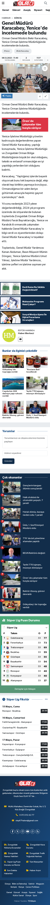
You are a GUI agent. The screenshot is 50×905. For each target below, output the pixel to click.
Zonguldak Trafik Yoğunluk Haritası (35, 854)
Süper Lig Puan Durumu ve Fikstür (12, 863)
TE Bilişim (32, 901)
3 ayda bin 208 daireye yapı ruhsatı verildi (12, 393)
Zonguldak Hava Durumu (35, 846)
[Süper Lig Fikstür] (46, 699)
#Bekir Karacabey (22, 51)
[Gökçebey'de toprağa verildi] (13, 361)
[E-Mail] (20, 339)
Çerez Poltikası (32, 887)
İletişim (14, 887)
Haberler (6, 18)
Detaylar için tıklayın (25, 689)
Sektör (31, 884)
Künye (21, 887)
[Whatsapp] (32, 831)
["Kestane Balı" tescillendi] (37, 361)
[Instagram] (22, 831)
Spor (35, 895)
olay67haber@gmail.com (27, 821)
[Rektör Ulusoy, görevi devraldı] (13, 407)
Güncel (16, 10)
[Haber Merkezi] (9, 335)
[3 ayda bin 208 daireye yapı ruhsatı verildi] (13, 383)
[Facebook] (12, 831)
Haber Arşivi (35, 870)
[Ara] (45, 3)
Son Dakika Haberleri (10, 872)
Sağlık (39, 892)
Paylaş (8, 96)
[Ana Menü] (3, 3)
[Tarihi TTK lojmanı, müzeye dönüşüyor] (37, 383)
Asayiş (27, 10)
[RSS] (37, 831)
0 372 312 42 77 (26, 815)
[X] (17, 831)
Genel (5, 10)
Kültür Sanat (18, 895)
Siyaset (38, 10)
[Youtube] (27, 831)
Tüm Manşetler (36, 862)
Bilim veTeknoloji (19, 884)
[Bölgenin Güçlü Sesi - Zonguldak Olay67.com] (23, 3)
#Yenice (7, 51)
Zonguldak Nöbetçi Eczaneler (12, 846)
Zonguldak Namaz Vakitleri (11, 854)
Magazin (40, 884)
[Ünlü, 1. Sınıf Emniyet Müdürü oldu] (37, 407)
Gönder (8, 461)
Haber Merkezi (26, 333)
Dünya (8, 884)
